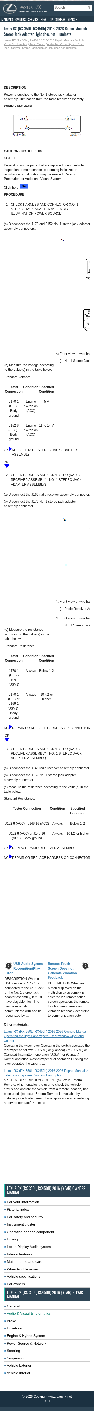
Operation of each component (30, 1232)
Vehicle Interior (18, 1373)
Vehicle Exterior (19, 1365)
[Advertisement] (47, 68)
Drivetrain (14, 1328)
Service (33, 19)
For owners (16, 1284)
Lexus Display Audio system (29, 1247)
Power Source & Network (26, 1343)
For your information (23, 1202)
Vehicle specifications (23, 1276)
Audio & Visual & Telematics (29, 1313)
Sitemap (60, 19)
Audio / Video (37, 44)
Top (50, 19)
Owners (20, 19)
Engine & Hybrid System (26, 1336)
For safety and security (25, 1217)
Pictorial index (18, 1209)
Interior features (19, 1254)
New (43, 19)
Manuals (7, 19)
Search (72, 19)
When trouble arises (23, 1269)
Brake (11, 1321)
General (13, 1306)
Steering (13, 1351)
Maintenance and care (24, 1261)
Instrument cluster (21, 1224)
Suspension (16, 1358)
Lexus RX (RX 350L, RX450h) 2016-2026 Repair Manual (38, 40)
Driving (12, 1239)
